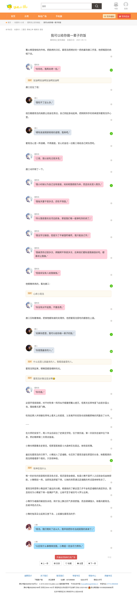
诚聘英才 (28, 575)
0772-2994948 (112, 584)
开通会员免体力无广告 (66, 557)
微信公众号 (98, 580)
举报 (109, 557)
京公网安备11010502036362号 (102, 587)
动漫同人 (17, 29)
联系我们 (60, 575)
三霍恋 (23, 29)
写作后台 (125, 16)
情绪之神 (30, 29)
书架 (116, 8)
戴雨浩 (36, 29)
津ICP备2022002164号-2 (28, 584)
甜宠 (41, 29)
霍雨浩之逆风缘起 (33, 22)
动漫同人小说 (19, 22)
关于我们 (44, 575)
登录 (126, 8)
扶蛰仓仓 (71, 39)
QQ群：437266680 (68, 580)
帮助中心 (92, 575)
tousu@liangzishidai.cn (89, 584)
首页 (9, 22)
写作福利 (110, 16)
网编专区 (108, 575)
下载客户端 (39, 580)
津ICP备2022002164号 (32, 587)
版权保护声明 (64, 584)
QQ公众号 (84, 580)
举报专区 (76, 575)
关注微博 (51, 580)
